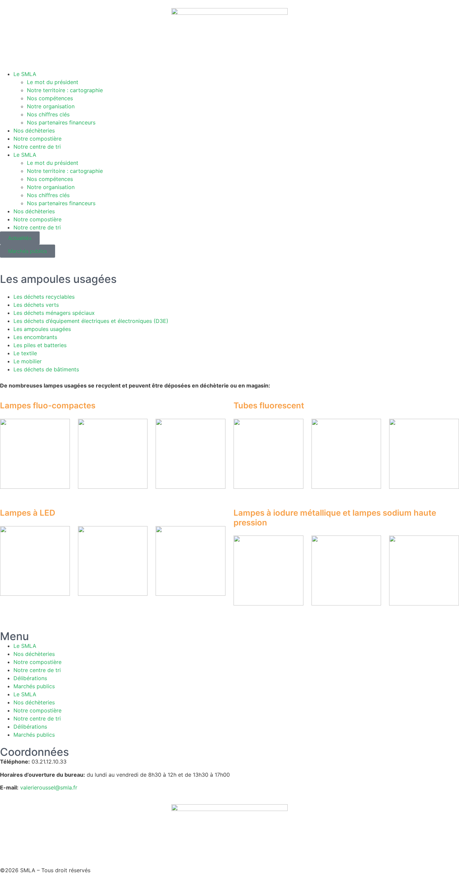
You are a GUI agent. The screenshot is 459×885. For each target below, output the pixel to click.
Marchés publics (34, 686)
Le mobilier (27, 361)
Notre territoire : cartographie (65, 90)
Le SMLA (24, 74)
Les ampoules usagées (42, 329)
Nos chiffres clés (48, 114)
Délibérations (30, 678)
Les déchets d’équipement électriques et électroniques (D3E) (90, 321)
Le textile (25, 353)
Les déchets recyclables (44, 296)
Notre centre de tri (37, 146)
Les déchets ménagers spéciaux (54, 312)
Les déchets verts (36, 304)
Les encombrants (35, 337)
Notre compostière (37, 138)
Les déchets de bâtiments (46, 369)
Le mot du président (52, 82)
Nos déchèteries (34, 130)
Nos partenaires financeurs (61, 122)
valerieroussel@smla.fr (48, 787)
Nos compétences (50, 98)
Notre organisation (51, 106)
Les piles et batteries (40, 345)
